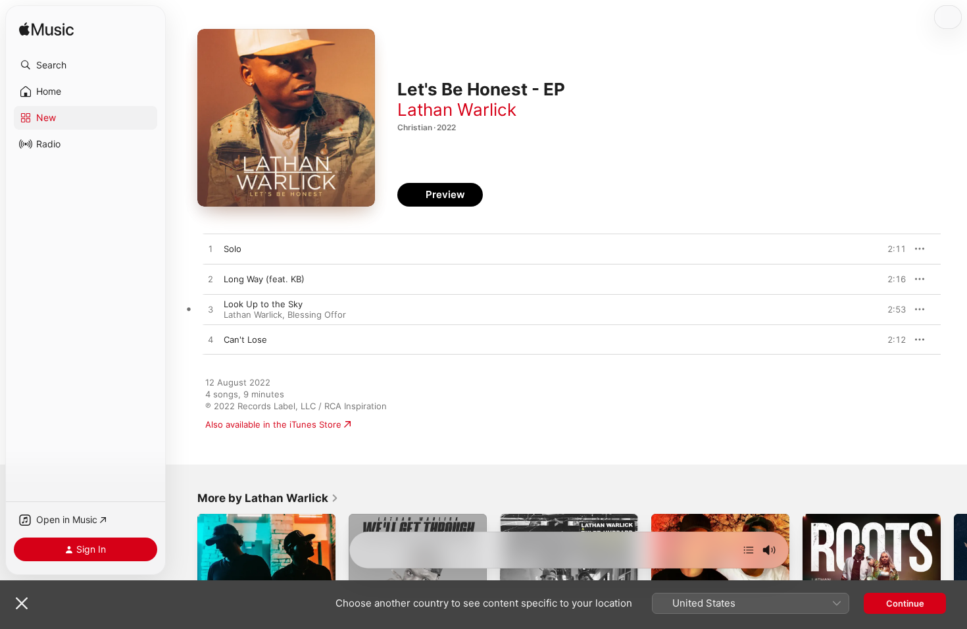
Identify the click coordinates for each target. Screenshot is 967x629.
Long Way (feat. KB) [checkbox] (264, 279)
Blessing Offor (316, 314)
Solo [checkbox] (232, 248)
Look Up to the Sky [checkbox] (263, 304)
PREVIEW (891, 249)
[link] (268, 498)
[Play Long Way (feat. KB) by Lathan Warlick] (210, 280)
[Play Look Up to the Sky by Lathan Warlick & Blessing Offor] (210, 310)
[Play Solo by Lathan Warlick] (210, 249)
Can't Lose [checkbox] (245, 339)
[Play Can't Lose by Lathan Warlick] (210, 340)
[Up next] (748, 550)
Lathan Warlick (456, 109)
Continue (905, 603)
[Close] (22, 603)
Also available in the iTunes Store (273, 424)
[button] (85, 65)
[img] (46, 30)
